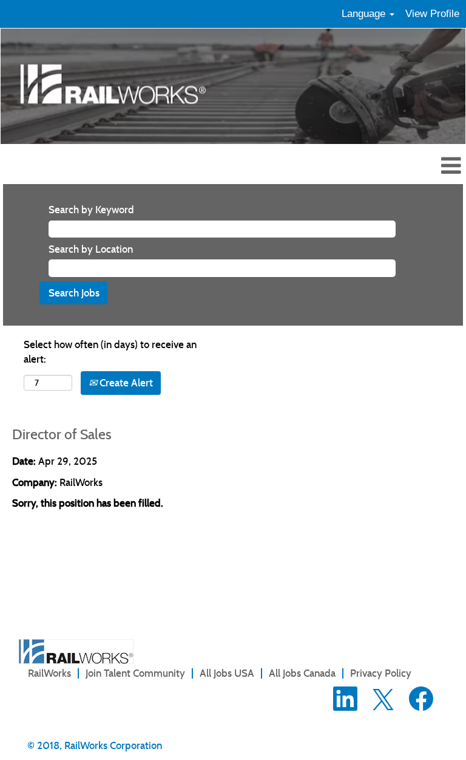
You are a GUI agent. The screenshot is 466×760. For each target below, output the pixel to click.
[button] (233, 167)
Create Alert (125, 382)
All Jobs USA (227, 673)
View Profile (432, 13)
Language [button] (365, 13)
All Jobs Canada (302, 673)
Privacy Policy (380, 673)
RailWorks (49, 673)
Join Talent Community (135, 673)
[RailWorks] (76, 651)
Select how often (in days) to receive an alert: (110, 352)
